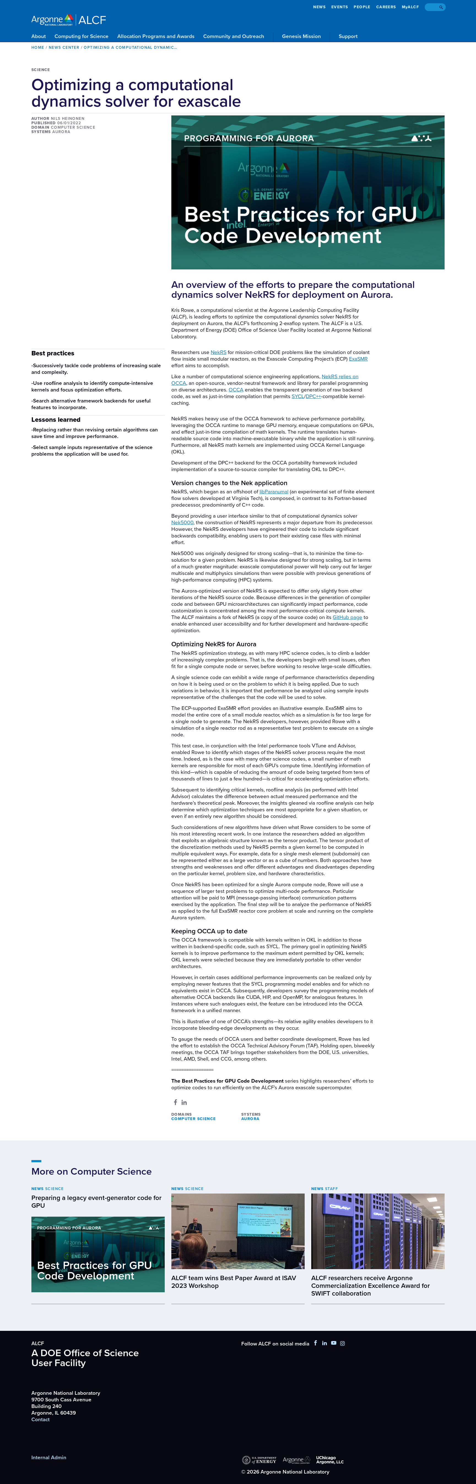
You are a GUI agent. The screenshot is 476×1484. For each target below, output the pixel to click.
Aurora (250, 1119)
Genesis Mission (301, 36)
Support (348, 36)
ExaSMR (358, 359)
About (38, 36)
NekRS (218, 352)
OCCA (236, 390)
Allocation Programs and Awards (155, 36)
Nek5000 (182, 523)
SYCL (298, 396)
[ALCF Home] (68, 19)
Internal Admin (48, 1458)
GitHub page (347, 617)
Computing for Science (82, 36)
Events (339, 7)
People (362, 7)
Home (37, 47)
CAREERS (386, 7)
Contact (40, 1420)
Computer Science (193, 1119)
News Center (64, 47)
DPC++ (313, 396)
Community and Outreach (233, 36)
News (319, 7)
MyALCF (410, 7)
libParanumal (273, 492)
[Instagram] (342, 1344)
